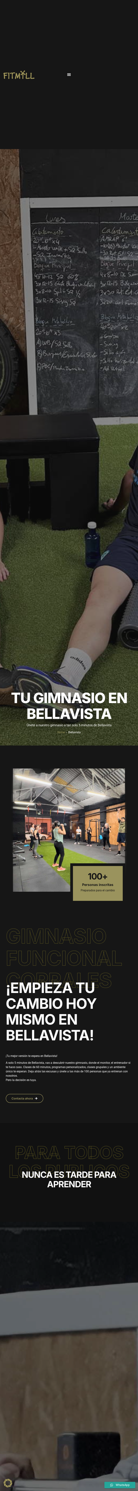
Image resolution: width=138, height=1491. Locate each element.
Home (61, 732)
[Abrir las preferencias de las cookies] (8, 1486)
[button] (69, 75)
